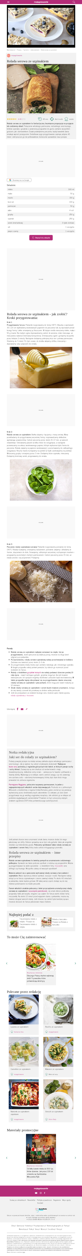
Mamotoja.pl (23, 1229)
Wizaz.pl (44, 1229)
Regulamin (57, 1200)
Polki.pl (31, 1229)
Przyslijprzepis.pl (40, 1225)
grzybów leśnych (34, 672)
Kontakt (40, 1203)
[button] (7, 963)
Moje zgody (66, 1200)
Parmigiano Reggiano (17, 784)
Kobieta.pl (29, 1225)
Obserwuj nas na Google (20, 180)
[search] (74, 2)
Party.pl (67, 1225)
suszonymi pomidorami (38, 891)
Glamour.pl (20, 1225)
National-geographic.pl (55, 1225)
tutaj (24, 1252)
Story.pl (59, 1229)
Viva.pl (37, 1229)
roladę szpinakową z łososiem (22, 695)
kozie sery (13, 766)
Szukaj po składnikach (18, 1200)
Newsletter (31, 1200)
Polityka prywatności (44, 1200)
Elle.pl (14, 1225)
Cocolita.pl (52, 1229)
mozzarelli (59, 865)
